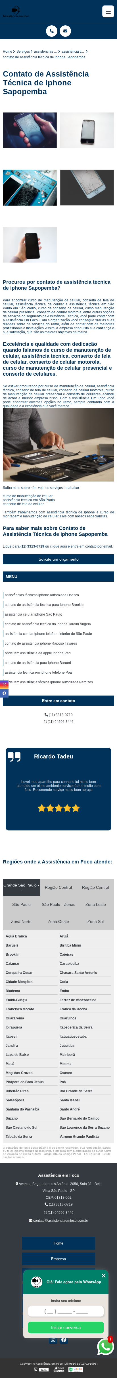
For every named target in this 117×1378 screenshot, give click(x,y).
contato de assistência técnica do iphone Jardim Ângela (48, 624)
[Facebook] (64, 1339)
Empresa (58, 1259)
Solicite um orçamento (59, 559)
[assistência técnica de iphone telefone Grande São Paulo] (30, 188)
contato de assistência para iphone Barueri (38, 663)
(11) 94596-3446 (60, 722)
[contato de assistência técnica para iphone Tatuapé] (30, 245)
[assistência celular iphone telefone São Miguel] (87, 188)
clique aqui (58, 546)
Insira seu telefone (66, 1301)
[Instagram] (53, 1339)
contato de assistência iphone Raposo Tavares (41, 643)
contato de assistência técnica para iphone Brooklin (44, 605)
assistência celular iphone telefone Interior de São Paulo (48, 634)
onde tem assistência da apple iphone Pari (38, 653)
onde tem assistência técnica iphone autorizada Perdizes (49, 682)
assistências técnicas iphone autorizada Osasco (42, 595)
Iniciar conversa (66, 1327)
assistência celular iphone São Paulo (33, 614)
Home (58, 1243)
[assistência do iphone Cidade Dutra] (30, 130)
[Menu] (108, 11)
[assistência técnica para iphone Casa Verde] (87, 130)
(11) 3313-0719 (32, 546)
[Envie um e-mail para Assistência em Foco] (65, 31)
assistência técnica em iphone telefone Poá (38, 672)
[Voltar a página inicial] (16, 11)
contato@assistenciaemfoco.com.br (60, 1221)
